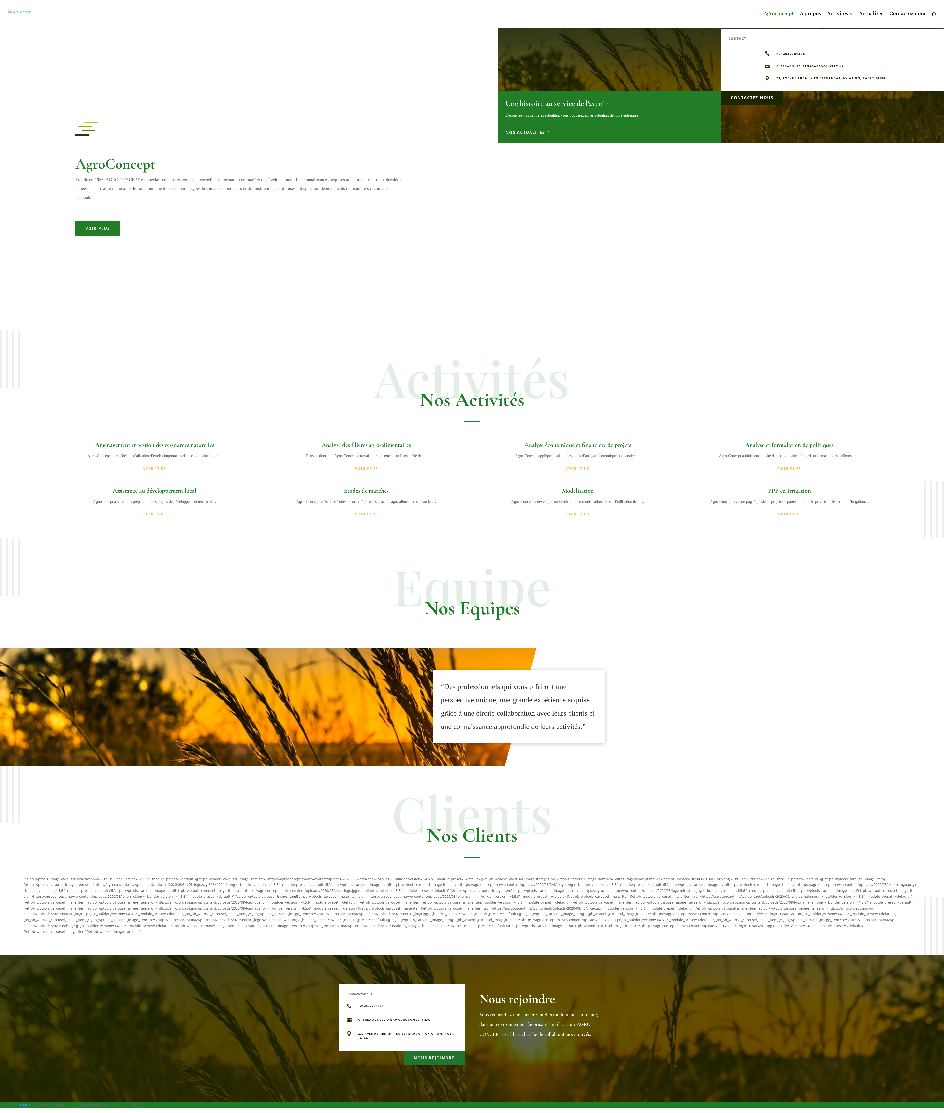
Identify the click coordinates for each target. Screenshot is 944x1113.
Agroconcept (779, 14)
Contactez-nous (907, 14)
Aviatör (25, 1104)
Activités (837, 14)
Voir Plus (97, 228)
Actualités (871, 14)
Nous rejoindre (434, 1058)
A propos (810, 14)
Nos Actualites (525, 132)
